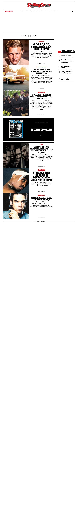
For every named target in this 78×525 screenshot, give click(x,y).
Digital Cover (47, 11)
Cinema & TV (28, 11)
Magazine (55, 11)
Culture (35, 11)
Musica (22, 11)
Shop (41, 11)
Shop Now (41, 135)
